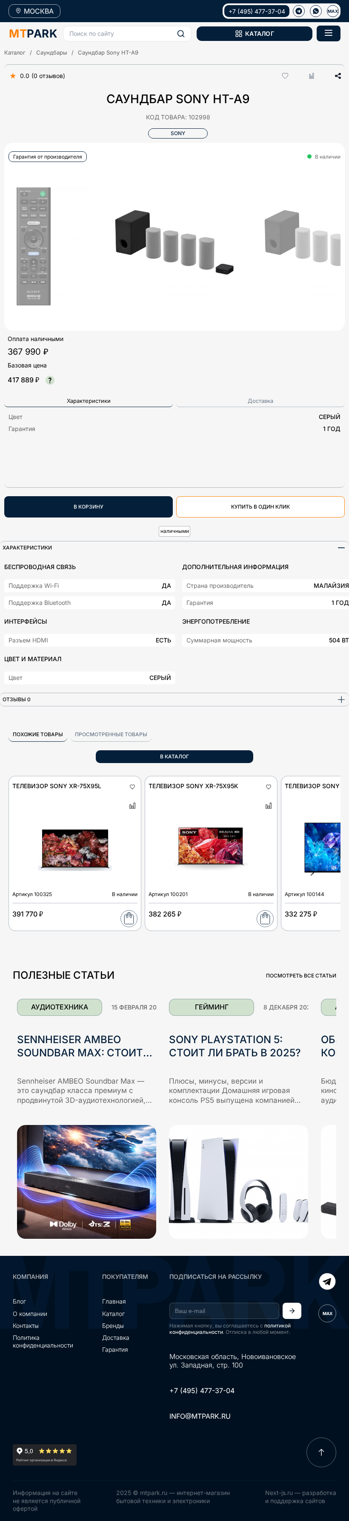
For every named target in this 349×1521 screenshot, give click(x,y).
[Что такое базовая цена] (49, 380)
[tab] (88, 401)
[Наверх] (321, 1452)
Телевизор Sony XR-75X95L (56, 785)
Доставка (115, 1337)
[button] (127, 33)
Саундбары (51, 52)
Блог (19, 1301)
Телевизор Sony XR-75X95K (193, 785)
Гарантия (115, 1349)
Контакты (26, 1325)
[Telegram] (327, 1282)
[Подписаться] (292, 1311)
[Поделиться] (335, 75)
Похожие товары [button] (38, 734)
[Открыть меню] (328, 33)
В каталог (174, 756)
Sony (178, 133)
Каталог (15, 52)
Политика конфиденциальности (43, 1341)
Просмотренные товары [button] (111, 734)
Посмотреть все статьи (301, 975)
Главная (114, 1301)
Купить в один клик (260, 506)
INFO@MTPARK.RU (200, 1416)
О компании (30, 1313)
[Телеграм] (299, 11)
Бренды (113, 1325)
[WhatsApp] (316, 11)
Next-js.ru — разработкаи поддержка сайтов (300, 1496)
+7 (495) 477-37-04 (257, 11)
